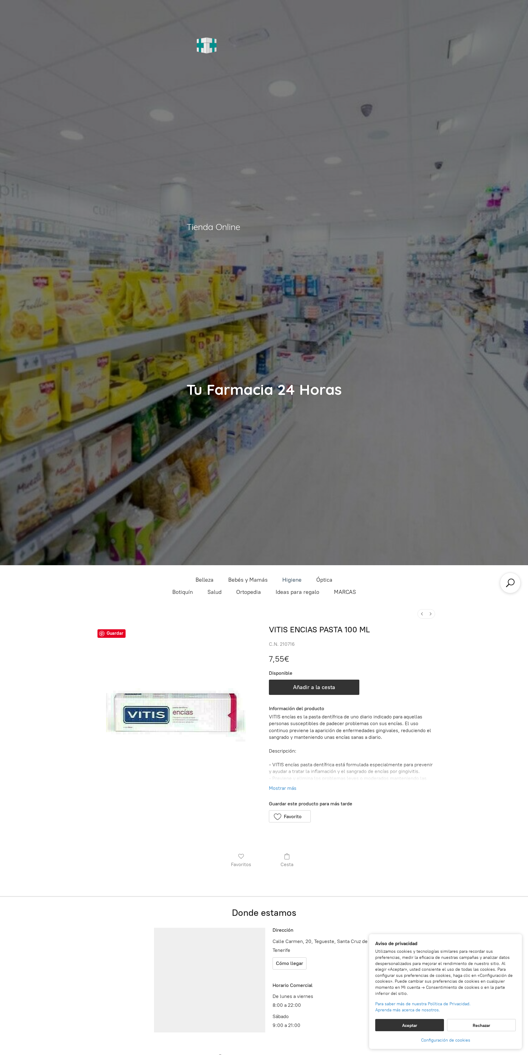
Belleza (205, 579)
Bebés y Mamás (248, 579)
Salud (214, 592)
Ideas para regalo (297, 592)
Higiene (292, 579)
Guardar (115, 633)
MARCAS (345, 592)
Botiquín (182, 592)
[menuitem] (422, 613)
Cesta (286, 864)
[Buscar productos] (510, 582)
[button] (290, 816)
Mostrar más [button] (282, 788)
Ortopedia (248, 592)
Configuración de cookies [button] (445, 1040)
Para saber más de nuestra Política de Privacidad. (423, 1003)
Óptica (324, 579)
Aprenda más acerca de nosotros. (407, 1010)
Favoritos (241, 864)
